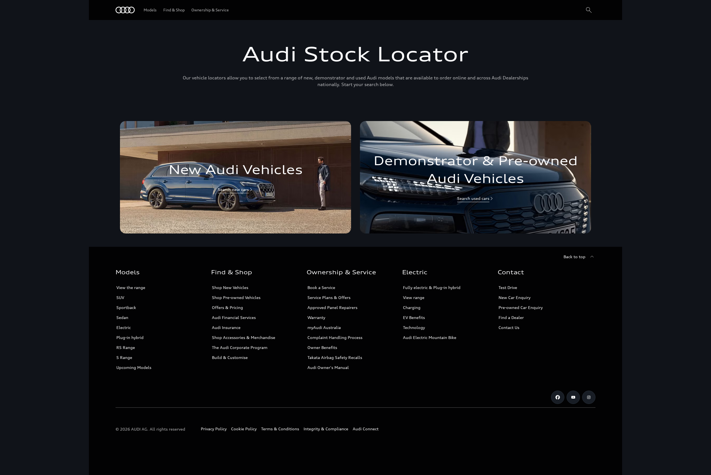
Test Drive (508, 287)
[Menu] (125, 10)
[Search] (588, 10)
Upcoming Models (133, 367)
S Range (124, 357)
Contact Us (509, 327)
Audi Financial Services (234, 317)
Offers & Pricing (227, 307)
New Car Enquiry (514, 297)
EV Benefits (414, 317)
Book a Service (321, 287)
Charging (411, 307)
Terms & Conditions (280, 428)
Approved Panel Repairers (332, 307)
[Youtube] (573, 397)
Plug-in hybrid (130, 337)
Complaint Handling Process (334, 337)
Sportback (126, 307)
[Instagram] (588, 397)
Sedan (122, 317)
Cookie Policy (244, 428)
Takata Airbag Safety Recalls (334, 357)
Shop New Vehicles (230, 287)
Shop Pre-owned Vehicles (236, 297)
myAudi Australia (324, 327)
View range (413, 297)
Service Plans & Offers (329, 297)
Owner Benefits (322, 347)
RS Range (125, 347)
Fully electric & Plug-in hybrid (431, 287)
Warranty (316, 317)
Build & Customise (230, 357)
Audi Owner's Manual (328, 367)
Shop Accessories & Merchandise (243, 337)
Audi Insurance (226, 327)
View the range (130, 287)
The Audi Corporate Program (239, 347)
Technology (414, 327)
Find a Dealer (511, 317)
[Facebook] (557, 397)
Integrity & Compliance (326, 428)
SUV (120, 297)
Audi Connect (366, 428)
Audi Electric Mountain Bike (429, 337)
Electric (123, 327)
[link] (235, 177)
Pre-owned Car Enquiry (521, 307)
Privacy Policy (214, 428)
